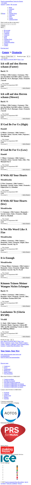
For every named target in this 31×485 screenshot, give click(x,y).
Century (25, 343)
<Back (5, 59)
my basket (4, 3)
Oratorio (17, 52)
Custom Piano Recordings (13, 346)
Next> (19, 59)
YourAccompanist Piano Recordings (14, 482)
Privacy (20, 483)
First (2, 59)
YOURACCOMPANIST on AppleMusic (15, 385)
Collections (12, 15)
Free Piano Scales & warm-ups (12, 382)
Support (3, 4)
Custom (11, 18)
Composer (11, 9)
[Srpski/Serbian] (17, 476)
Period (21, 343)
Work (10, 12)
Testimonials (7, 369)
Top (22, 346)
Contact (8, 4)
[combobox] (8, 24)
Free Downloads (8, 373)
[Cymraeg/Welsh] (17, 466)
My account (14, 4)
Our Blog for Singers (9, 381)
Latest (10, 16)
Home (10, 7)
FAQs (5, 367)
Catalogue (6, 33)
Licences (3, 346)
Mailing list (7, 370)
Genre (10, 10)
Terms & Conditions (12, 483)
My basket (6, 32)
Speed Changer (8, 372)
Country (3, 344)
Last (22, 59)
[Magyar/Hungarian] (17, 474)
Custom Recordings (9, 42)
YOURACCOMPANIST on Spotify (13, 387)
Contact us (7, 366)
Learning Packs (13, 13)
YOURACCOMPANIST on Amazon (14, 384)
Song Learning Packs (23, 344)
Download (3, 88)
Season (8, 344)
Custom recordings (9, 379)
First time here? (5, 48)
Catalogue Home (13, 19)
